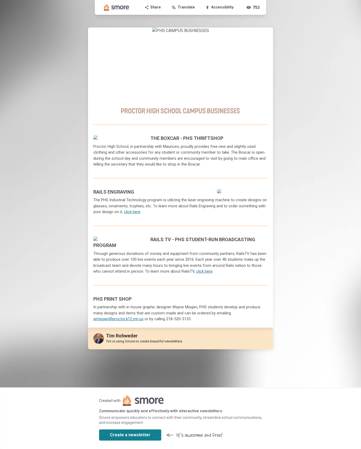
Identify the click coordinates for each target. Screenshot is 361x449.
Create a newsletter (130, 434)
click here (132, 211)
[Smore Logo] (116, 7)
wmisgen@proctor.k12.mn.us (118, 319)
